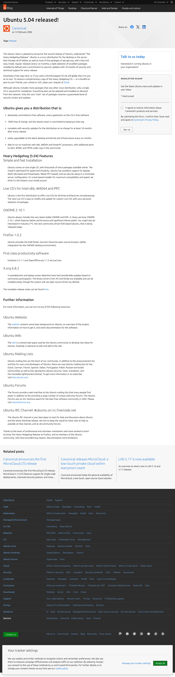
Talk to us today (133, 57)
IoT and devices (128, 611)
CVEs (108, 572)
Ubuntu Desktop (11, 552)
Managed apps (53, 520)
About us (50, 634)
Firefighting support (114, 598)
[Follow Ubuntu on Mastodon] (121, 634)
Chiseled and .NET (96, 585)
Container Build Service (119, 585)
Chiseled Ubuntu (77, 585)
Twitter (138, 27)
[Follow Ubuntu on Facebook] (128, 634)
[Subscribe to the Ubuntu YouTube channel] (149, 634)
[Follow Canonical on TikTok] (156, 634)
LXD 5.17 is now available (137, 459)
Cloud (6, 565)
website (16, 324)
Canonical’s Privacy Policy (146, 120)
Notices (117, 572)
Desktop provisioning (83, 605)
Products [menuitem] (49, 2)
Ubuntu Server (10, 559)
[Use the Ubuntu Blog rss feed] (163, 634)
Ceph (5, 506)
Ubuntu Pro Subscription (58, 605)
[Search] (172, 2)
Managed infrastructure (15, 520)
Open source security (108, 611)
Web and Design (110, 8)
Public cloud (146, 565)
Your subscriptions (55, 598)
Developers (68, 552)
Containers (8, 585)
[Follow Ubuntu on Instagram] (142, 634)
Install (49, 500)
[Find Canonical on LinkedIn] (135, 634)
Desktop (72, 8)
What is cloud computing (58, 565)
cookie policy (61, 668)
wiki (14, 342)
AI (47, 611)
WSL (68, 592)
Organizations (53, 552)
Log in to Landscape (106, 579)
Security (7, 572)
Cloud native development (151, 611)
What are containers (56, 585)
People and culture (131, 8)
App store (51, 539)
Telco (88, 618)
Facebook (132, 27)
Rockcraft (137, 585)
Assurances (128, 572)
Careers (74, 634)
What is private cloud (83, 565)
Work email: (128, 96)
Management (84, 539)
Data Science (66, 526)
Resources (101, 513)
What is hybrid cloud (106, 565)
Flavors (79, 552)
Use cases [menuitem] (62, 2)
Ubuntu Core (9, 546)
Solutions (8, 611)
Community (78, 533)
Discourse (97, 598)
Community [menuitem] (89, 2)
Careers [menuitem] (117, 2)
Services (79, 546)
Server (60, 592)
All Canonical (159, 2)
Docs (89, 506)
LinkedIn (144, 27)
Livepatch (77, 572)
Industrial (64, 618)
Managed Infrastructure (84, 611)
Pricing (86, 598)
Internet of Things (55, 8)
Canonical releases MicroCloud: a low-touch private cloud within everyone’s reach (84, 463)
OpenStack (8, 500)
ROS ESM (50, 533)
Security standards (94, 572)
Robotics (7, 533)
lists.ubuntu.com (20, 377)
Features (50, 546)
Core (75, 592)
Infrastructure (64, 611)
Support (59, 500)
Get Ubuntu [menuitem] (104, 2)
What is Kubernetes (56, 513)
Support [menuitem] (75, 2)
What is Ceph (52, 506)
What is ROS (64, 533)
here (46, 289)
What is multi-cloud (128, 565)
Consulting (79, 506)
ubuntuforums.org (21, 402)
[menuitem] (161, 2)
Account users (73, 598)
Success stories (65, 546)
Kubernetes (9, 513)
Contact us (11, 634)
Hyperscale (51, 559)
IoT (5, 539)
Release (13, 41)
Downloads (9, 592)
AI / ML (7, 526)
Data (53, 611)
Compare (73, 579)
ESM (68, 572)
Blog (83, 634)
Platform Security (54, 572)
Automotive (52, 618)
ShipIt (66, 82)
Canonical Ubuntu (10, 2)
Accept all (160, 663)
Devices (100, 605)
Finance (97, 618)
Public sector (77, 618)
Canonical (19, 28)
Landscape (8, 579)
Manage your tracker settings (136, 663)
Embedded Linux (67, 539)
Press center (105, 634)
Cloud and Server (89, 8)
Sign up (126, 129)
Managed (66, 506)
